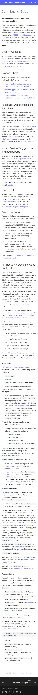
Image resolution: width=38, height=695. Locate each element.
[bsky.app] (6, 691)
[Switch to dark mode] (31, 2)
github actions (9, 466)
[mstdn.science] (13, 691)
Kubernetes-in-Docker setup (22, 569)
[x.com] (9, 691)
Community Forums (18, 673)
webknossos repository (13, 597)
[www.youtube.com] (16, 691)
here (21, 182)
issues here (10, 185)
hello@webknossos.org (12, 66)
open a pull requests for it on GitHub (20, 315)
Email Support (30, 673)
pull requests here (21, 318)
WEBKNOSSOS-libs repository (16, 367)
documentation (7, 202)
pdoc (30, 603)
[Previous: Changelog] (2, 682)
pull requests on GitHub (25, 98)
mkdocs (24, 583)
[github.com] (2, 691)
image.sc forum (23, 86)
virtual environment (22, 406)
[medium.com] (20, 691)
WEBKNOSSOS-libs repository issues (17, 159)
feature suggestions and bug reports (18, 90)
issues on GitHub (10, 92)
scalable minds (28, 141)
